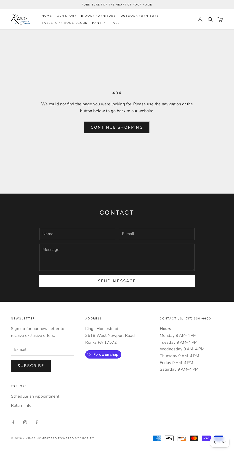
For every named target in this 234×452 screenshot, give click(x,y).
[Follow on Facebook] (13, 422)
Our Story (67, 15)
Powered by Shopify (76, 438)
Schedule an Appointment (35, 396)
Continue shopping (117, 127)
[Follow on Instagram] (25, 422)
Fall (115, 22)
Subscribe (31, 365)
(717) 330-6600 (197, 318)
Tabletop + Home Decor (65, 22)
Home (47, 15)
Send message (117, 281)
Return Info (21, 405)
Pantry (99, 22)
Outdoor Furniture (140, 15)
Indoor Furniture (98, 15)
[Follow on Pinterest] (37, 422)
